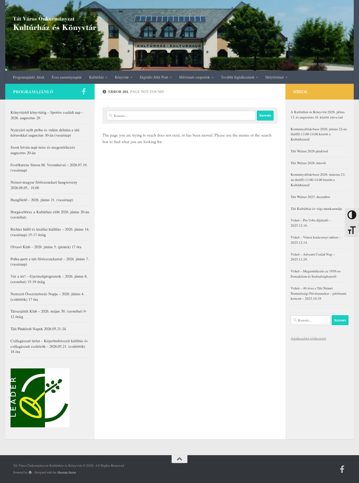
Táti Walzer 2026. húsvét (308, 162)
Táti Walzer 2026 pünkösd (309, 151)
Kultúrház (96, 77)
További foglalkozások (237, 77)
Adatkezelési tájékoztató (308, 338)
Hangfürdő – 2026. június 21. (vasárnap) (42, 199)
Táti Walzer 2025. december (310, 196)
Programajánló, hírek (28, 77)
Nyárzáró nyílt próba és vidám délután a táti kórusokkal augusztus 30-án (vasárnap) (45, 132)
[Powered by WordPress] (30, 472)
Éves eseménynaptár (67, 77)
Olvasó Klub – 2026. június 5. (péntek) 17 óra (46, 246)
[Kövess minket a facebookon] (83, 91)
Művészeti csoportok (194, 77)
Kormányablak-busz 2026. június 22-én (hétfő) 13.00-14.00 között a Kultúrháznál (319, 134)
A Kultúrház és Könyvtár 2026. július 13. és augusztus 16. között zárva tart (318, 115)
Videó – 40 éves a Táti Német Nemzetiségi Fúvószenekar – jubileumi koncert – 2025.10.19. (318, 293)
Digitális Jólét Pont (154, 77)
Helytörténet (274, 77)
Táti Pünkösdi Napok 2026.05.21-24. (39, 328)
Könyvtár (122, 77)
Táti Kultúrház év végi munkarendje (316, 208)
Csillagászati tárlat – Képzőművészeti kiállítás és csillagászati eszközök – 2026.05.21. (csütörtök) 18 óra (49, 346)
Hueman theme (67, 472)
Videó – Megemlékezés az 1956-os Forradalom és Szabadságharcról (316, 274)
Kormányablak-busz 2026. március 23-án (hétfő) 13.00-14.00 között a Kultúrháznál (318, 179)
